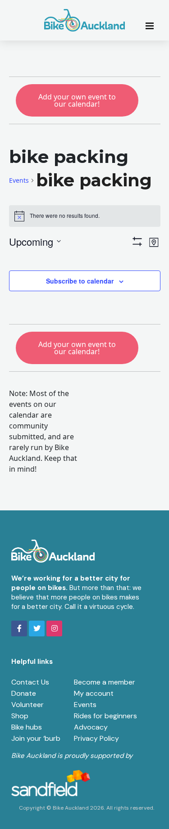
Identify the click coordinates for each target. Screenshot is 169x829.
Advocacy (91, 727)
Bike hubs (26, 727)
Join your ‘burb (35, 738)
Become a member (104, 682)
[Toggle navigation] (152, 25)
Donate (23, 693)
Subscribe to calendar (80, 280)
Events (19, 180)
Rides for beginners (105, 716)
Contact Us (30, 682)
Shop (19, 716)
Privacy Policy (96, 738)
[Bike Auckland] (84, 20)
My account (94, 693)
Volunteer (27, 704)
